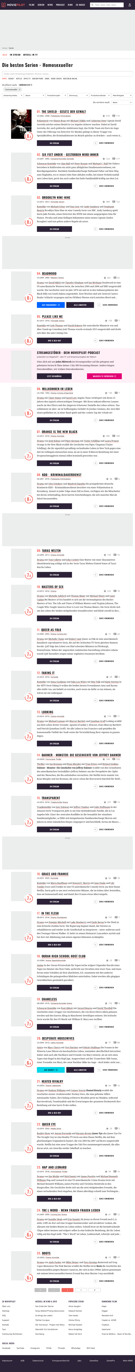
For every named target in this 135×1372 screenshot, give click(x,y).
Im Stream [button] (54, 143)
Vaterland (106, 1329)
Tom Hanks (73, 1315)
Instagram (35, 1348)
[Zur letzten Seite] (94, 1290)
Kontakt (5, 1324)
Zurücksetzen (24, 85)
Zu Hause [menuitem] (80, 4)
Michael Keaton (75, 1324)
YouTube (20, 1348)
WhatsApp (75, 1348)
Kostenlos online (70, 78)
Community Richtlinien (12, 1334)
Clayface (105, 1324)
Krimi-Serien (56, 78)
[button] (104, 143)
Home (4, 48)
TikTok (48, 1348)
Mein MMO (128, 1360)
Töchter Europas (42, 1320)
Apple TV (27, 78)
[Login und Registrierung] (129, 5)
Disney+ (11, 78)
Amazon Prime (37, 78)
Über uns (6, 1306)
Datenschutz (38, 1360)
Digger (105, 1311)
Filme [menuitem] (32, 4)
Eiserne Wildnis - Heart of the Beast (117, 1334)
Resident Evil (107, 1315)
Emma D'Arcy (74, 1320)
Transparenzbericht (60, 1360)
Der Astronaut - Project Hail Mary (49, 1324)
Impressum (7, 1360)
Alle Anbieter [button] (80, 305)
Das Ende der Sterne (44, 1306)
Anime (47, 78)
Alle (5, 54)
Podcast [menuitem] (60, 4)
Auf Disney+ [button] (49, 1069)
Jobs (79, 1360)
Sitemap (5, 1311)
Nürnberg (39, 1334)
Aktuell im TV (30, 54)
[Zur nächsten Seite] (81, 1290)
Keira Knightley (75, 1329)
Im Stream (15, 54)
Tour (4, 1329)
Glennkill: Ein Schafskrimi (46, 1329)
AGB (22, 1360)
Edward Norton (75, 1311)
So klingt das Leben (44, 1315)
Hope (104, 1306)
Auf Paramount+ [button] (49, 305)
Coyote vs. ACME (109, 1320)
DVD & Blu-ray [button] (54, 340)
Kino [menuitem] (70, 4)
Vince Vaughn (75, 1306)
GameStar (94, 1360)
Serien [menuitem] (41, 4)
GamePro (111, 1360)
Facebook (6, 1348)
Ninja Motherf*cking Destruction (49, 1311)
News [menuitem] (50, 4)
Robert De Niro (75, 1334)
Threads (61, 1348)
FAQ (4, 1315)
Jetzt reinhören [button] (54, 376)
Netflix (19, 78)
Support (5, 1320)
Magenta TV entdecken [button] (103, 376)
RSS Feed (91, 1348)
